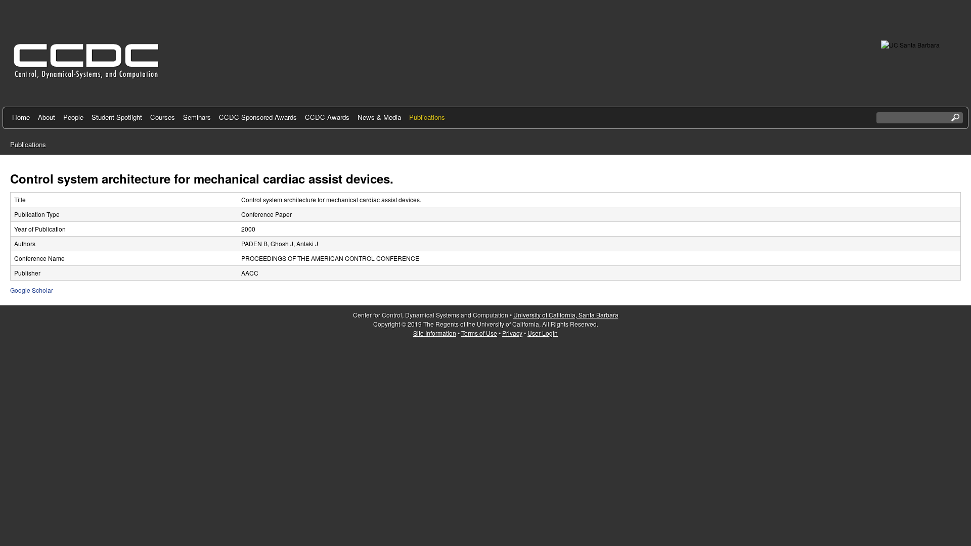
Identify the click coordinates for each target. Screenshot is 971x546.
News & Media (379, 117)
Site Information (434, 333)
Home (21, 117)
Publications (427, 117)
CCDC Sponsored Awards (258, 117)
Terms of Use (479, 333)
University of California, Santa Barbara (566, 314)
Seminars (197, 117)
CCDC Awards (327, 117)
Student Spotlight (117, 117)
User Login (542, 333)
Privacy (512, 333)
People (73, 117)
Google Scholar (31, 290)
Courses (162, 117)
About (46, 117)
